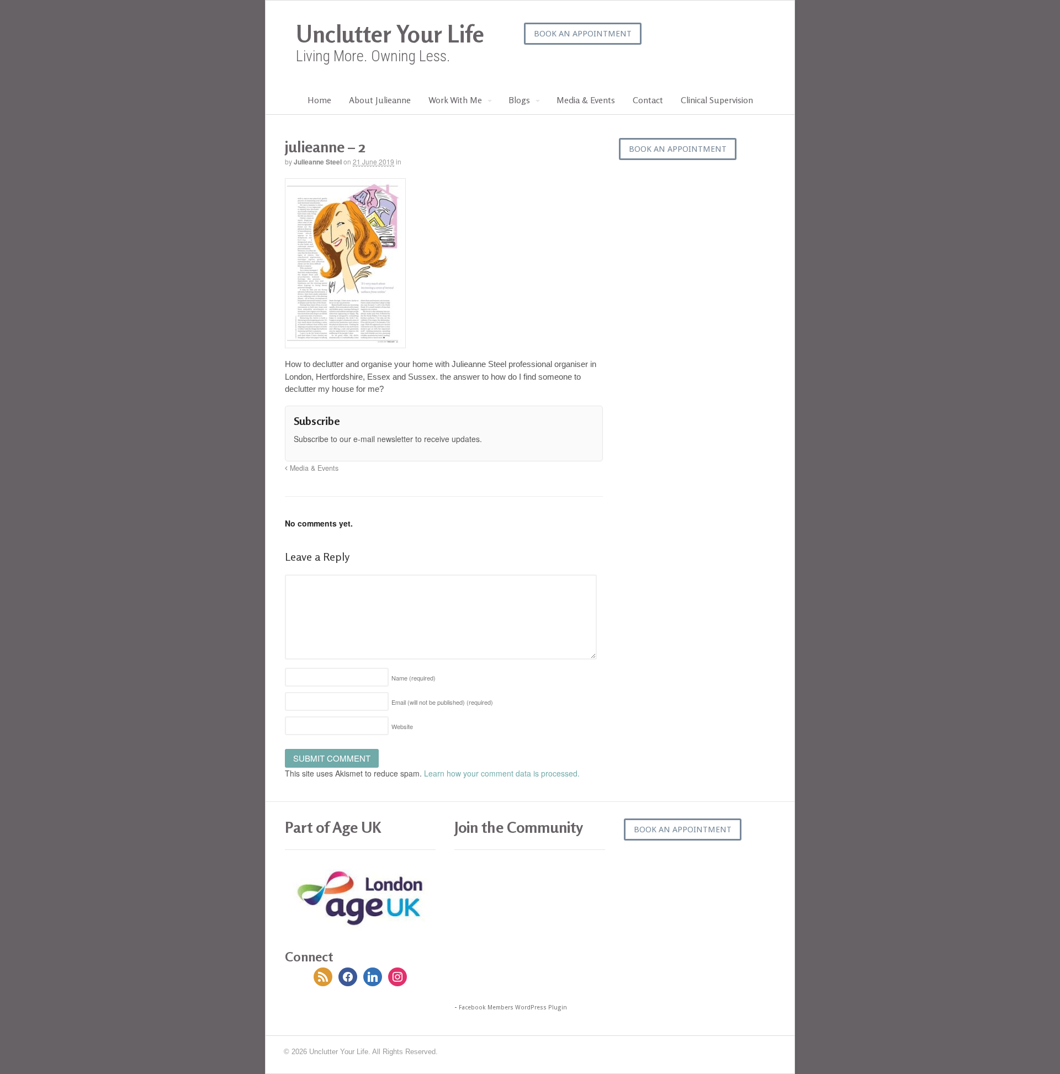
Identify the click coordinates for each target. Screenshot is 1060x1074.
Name (413, 677)
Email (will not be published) (442, 702)
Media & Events (585, 99)
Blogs (519, 99)
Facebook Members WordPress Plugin (513, 1007)
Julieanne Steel (318, 162)
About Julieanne (380, 99)
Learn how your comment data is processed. (502, 773)
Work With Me (455, 99)
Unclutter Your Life (390, 34)
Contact (648, 99)
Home (319, 99)
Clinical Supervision (717, 99)
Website (402, 726)
